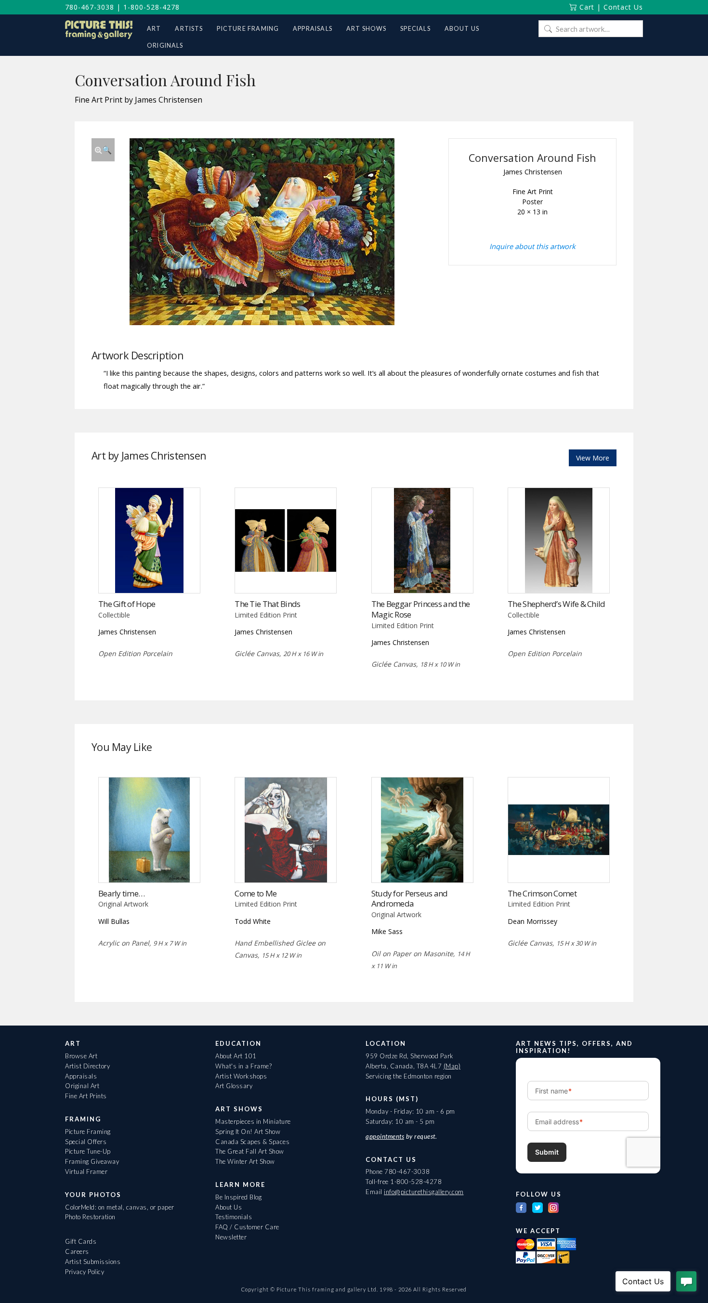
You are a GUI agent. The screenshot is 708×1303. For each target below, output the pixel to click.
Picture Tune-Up (88, 1151)
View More (592, 457)
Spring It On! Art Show (247, 1131)
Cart (585, 7)
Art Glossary (233, 1086)
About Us (228, 1207)
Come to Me (255, 893)
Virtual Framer (86, 1171)
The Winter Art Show (245, 1161)
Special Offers (85, 1141)
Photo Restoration (90, 1217)
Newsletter (231, 1237)
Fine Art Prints (86, 1096)
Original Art (82, 1086)
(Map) (452, 1066)
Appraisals (81, 1076)
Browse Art (81, 1056)
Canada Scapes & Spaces (252, 1141)
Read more (149, 573)
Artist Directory (87, 1066)
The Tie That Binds (267, 603)
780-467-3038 (89, 7)
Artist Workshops (241, 1076)
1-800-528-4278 (151, 7)
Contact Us (623, 7)
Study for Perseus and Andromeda (409, 898)
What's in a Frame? (243, 1066)
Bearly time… (121, 893)
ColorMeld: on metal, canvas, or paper (119, 1207)
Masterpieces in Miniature (253, 1121)
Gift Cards (80, 1241)
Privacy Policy (84, 1272)
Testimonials (233, 1217)
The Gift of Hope (126, 603)
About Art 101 (236, 1056)
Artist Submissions (92, 1261)
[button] (103, 149)
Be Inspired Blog (238, 1197)
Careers (77, 1251)
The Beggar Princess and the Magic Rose (420, 609)
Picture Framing (88, 1131)
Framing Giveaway (92, 1161)
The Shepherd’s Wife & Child (556, 603)
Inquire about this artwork (532, 246)
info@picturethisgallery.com (424, 1192)
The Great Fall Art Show (249, 1151)
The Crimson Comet (542, 893)
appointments (385, 1136)
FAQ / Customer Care (247, 1227)
